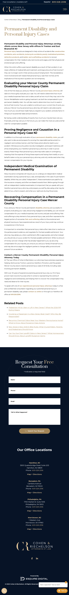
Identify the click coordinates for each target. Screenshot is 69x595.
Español (47, 2)
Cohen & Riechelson (10, 19)
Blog (19, 19)
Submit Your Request (36, 431)
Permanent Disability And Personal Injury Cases (38, 19)
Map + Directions (34, 474)
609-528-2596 (59, 2)
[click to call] (4, 591)
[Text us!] (62, 591)
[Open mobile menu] (64, 9)
